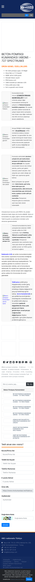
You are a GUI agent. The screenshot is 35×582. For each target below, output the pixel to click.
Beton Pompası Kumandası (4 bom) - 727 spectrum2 (22, 394)
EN (27, 15)
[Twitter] (7, 362)
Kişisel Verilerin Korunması (12, 563)
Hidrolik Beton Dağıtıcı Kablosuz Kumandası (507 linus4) (22, 421)
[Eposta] (26, 362)
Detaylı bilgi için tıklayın (17, 579)
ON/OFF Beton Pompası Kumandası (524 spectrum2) (20, 429)
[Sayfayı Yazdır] (31, 362)
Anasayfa (6, 560)
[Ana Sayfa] (26, 7)
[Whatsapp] (20, 362)
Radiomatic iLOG (7, 254)
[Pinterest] (13, 362)
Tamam (29, 579)
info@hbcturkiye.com (10, 552)
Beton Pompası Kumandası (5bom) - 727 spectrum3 (22, 413)
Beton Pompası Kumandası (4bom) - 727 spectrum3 (22, 407)
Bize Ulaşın (7, 565)
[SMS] (23, 362)
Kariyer (24, 562)
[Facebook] (4, 362)
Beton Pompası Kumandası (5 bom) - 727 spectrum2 (22, 401)
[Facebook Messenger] (17, 362)
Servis (16, 562)
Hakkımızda (17, 560)
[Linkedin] (10, 362)
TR (31, 15)
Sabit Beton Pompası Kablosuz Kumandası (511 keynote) (21, 436)
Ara (31, 384)
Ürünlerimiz (7, 562)
